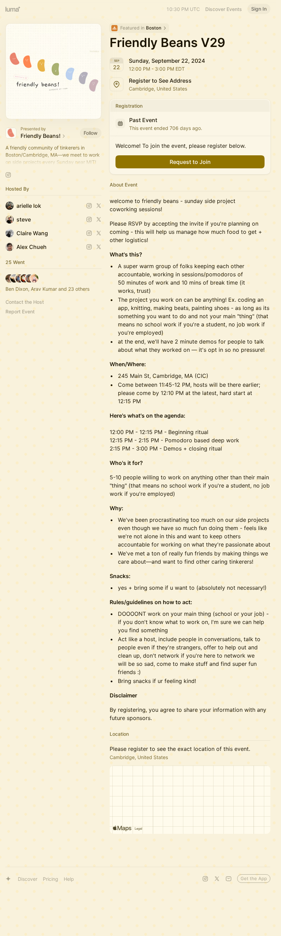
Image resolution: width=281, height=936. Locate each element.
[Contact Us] (228, 879)
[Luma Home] (13, 9)
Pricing (50, 879)
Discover (27, 879)
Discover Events (223, 9)
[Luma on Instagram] (205, 879)
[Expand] (53, 162)
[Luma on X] (217, 879)
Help (69, 879)
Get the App (254, 878)
